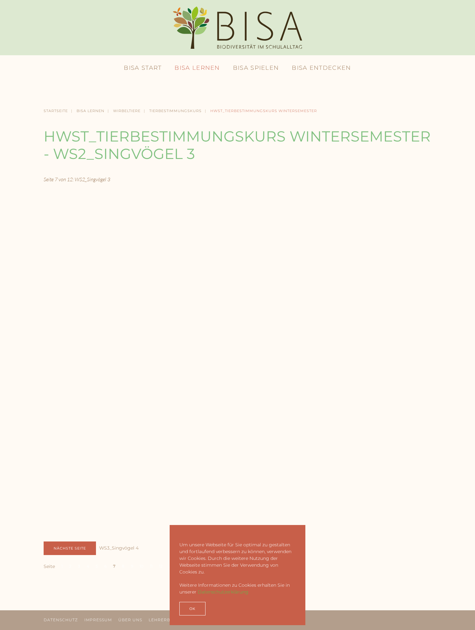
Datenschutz (61, 619)
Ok (192, 608)
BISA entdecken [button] (321, 67)
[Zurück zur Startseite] (237, 27)
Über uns (130, 619)
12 (161, 566)
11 (151, 566)
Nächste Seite (70, 548)
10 (141, 566)
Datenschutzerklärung (223, 592)
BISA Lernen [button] (197, 67)
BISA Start (143, 67)
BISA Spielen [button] (256, 67)
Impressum (98, 619)
